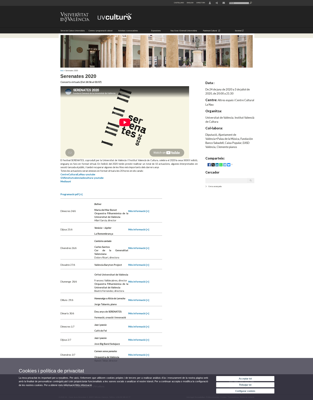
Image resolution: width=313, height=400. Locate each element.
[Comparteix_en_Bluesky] (229, 166)
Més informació (83, 385)
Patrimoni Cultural (210, 31)
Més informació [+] (138, 211)
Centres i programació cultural (100, 31)
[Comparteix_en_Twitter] (213, 166)
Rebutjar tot (245, 384)
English (190, 3)
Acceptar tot (245, 378)
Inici (61, 71)
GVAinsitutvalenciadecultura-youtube (82, 177)
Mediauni (65, 181)
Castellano (179, 3)
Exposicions (156, 31)
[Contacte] (224, 3)
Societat (238, 31)
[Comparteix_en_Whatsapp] (221, 166)
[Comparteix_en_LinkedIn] (217, 166)
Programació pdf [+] (71, 194)
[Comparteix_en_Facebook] (209, 166)
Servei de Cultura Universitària (72, 31)
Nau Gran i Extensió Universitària (184, 31)
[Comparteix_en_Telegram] (225, 166)
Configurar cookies (245, 391)
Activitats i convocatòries (128, 31)
